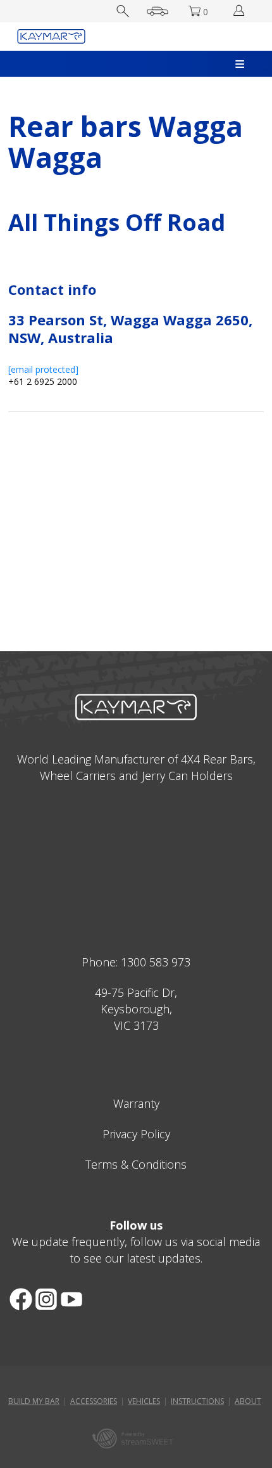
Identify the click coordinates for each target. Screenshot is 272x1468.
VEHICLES (144, 1401)
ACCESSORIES (93, 1401)
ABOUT (248, 1401)
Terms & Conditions (136, 1164)
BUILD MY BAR (33, 1401)
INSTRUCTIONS (197, 1401)
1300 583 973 (155, 962)
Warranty (136, 1103)
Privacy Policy (136, 1133)
